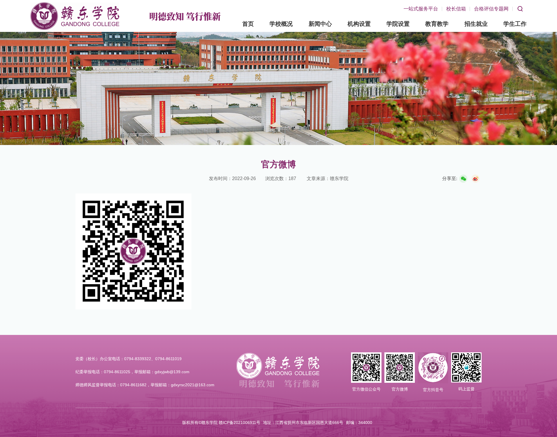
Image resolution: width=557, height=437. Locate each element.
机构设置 (359, 24)
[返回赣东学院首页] (74, 4)
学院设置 (398, 24)
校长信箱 (456, 8)
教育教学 (437, 24)
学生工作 (515, 24)
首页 (248, 24)
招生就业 (476, 24)
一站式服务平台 (421, 8)
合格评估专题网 (491, 8)
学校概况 (281, 24)
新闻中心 (320, 24)
